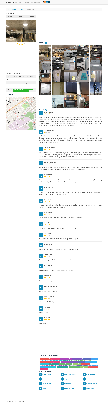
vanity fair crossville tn (55, 362)
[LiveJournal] (49, 2)
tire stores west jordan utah (45, 358)
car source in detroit (52, 367)
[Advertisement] (21, 58)
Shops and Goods (11, 2)
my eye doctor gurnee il (76, 358)
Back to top (97, 398)
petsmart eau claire (55, 358)
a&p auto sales (94, 362)
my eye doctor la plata (86, 363)
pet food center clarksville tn (65, 358)
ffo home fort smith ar (44, 363)
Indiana (14, 9)
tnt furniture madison (86, 358)
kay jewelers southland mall (62, 367)
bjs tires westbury (76, 363)
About (20, 2)
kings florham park (57, 360)
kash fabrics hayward (87, 360)
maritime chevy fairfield (54, 363)
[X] (43, 2)
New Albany (21, 9)
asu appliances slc (84, 367)
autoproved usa (82, 362)
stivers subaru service (66, 360)
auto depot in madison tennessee (46, 360)
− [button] (8, 101)
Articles (27, 2)
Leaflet (34, 129)
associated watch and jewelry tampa (47, 365)
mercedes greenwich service (74, 367)
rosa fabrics (88, 362)
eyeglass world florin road (92, 365)
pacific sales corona (82, 365)
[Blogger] (45, 2)
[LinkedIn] (47, 2)
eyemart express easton (93, 367)
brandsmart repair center (76, 360)
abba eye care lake (74, 362)
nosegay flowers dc (43, 368)
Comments (31, 16)
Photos (21, 16)
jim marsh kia (94, 358)
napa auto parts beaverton (45, 362)
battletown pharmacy (59, 365)
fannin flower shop (43, 367)
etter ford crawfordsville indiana (66, 363)
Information (11, 16)
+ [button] (8, 99)
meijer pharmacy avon (65, 362)
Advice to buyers (35, 2)
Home (8, 9)
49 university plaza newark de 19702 (71, 365)
